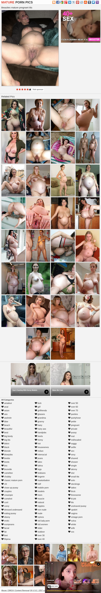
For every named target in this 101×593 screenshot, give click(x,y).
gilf (38, 407)
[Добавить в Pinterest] (77, 2)
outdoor (41, 532)
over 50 (74, 403)
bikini (6, 443)
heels (40, 436)
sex (72, 451)
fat (5, 532)
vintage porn (76, 517)
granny (40, 421)
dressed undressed (13, 510)
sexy (72, 454)
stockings (75, 484)
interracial (42, 454)
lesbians (41, 473)
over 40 (41, 539)
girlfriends (42, 410)
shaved (74, 458)
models (40, 491)
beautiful (8, 429)
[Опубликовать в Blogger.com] (53, 2)
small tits (74, 477)
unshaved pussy (78, 506)
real (72, 436)
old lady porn (43, 521)
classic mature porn (13, 480)
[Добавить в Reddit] (81, 2)
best (6, 432)
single (73, 466)
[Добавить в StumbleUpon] (85, 2)
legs (39, 469)
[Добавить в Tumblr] (89, 2)
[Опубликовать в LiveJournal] (73, 2)
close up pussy (11, 488)
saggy (73, 443)
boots (6, 462)
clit (5, 484)
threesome (75, 495)
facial (6, 528)
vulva (73, 521)
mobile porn (43, 488)
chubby (7, 477)
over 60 (74, 407)
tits (72, 502)
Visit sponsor (38, 89)
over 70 (74, 410)
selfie (73, 447)
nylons (40, 517)
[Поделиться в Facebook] (57, 2)
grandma (41, 418)
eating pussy (10, 513)
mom (39, 495)
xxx (72, 532)
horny (40, 440)
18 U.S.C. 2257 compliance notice (44, 590)
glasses (41, 414)
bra (5, 466)
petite (73, 421)
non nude (41, 510)
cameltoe (8, 473)
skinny (73, 469)
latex (39, 462)
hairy (39, 425)
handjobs (41, 432)
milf (39, 484)
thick (72, 491)
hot (39, 443)
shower (74, 462)
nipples (40, 506)
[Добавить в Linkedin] (69, 2)
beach (7, 425)
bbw (6, 421)
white (73, 524)
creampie (8, 495)
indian (40, 451)
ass (5, 414)
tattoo (73, 488)
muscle (40, 499)
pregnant (74, 425)
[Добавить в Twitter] (93, 2)
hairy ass (41, 429)
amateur (8, 403)
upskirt (73, 510)
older (39, 528)
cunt (6, 502)
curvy (6, 506)
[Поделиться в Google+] (65, 2)
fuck (39, 403)
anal (6, 407)
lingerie (41, 477)
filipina (7, 539)
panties (74, 414)
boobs (7, 458)
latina (40, 466)
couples (8, 491)
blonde (7, 451)
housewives (43, 447)
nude (39, 513)
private (73, 429)
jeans (40, 458)
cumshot (8, 499)
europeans (9, 524)
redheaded (75, 440)
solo (72, 480)
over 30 (41, 535)
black (6, 447)
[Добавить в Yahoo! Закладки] (97, 2)
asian (6, 410)
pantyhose (75, 418)
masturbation (43, 480)
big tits (7, 440)
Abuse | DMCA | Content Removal (15, 590)
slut (72, 473)
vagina (73, 513)
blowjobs (8, 454)
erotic (6, 521)
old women (42, 524)
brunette (8, 469)
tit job (73, 499)
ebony (7, 517)
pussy (73, 432)
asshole (8, 418)
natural (40, 502)
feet (6, 535)
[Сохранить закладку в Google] (61, 2)
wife (72, 528)
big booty (8, 436)
